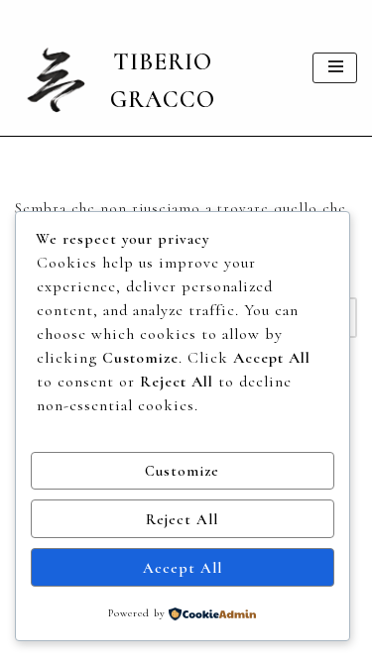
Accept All (182, 568)
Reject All (182, 519)
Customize (182, 471)
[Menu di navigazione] (334, 68)
